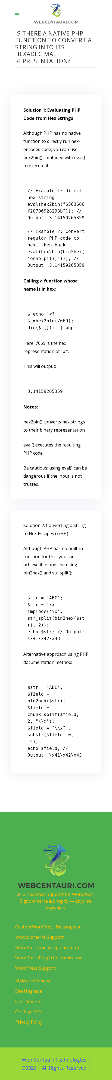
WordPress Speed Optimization (47, 947)
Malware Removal (33, 981)
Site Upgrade (28, 991)
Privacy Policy (28, 1022)
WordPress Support (35, 968)
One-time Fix (28, 1001)
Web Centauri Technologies (54, 1059)
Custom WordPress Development (49, 927)
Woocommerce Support (39, 937)
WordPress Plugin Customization (49, 958)
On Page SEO (28, 1012)
